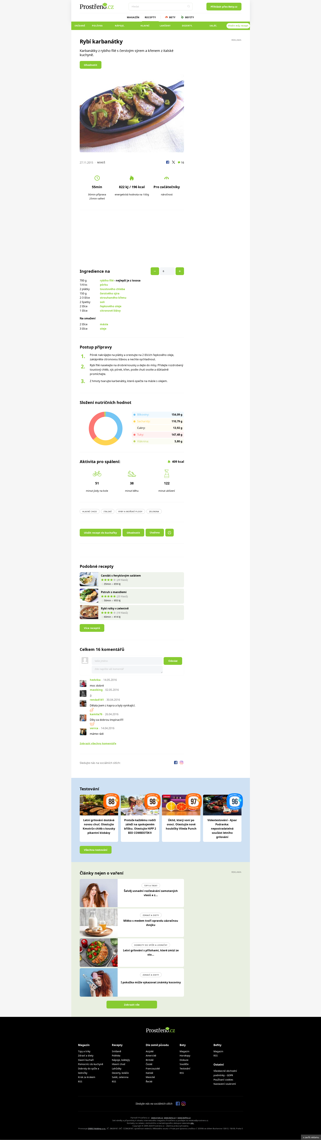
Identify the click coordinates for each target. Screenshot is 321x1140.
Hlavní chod (145, 27)
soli (102, 302)
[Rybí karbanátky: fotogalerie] (132, 113)
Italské (108, 511)
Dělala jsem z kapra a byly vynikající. (112, 705)
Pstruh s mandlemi (114, 592)
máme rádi (97, 734)
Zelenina (154, 511)
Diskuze (184, 1060)
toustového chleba (112, 289)
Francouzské (153, 1068)
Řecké (149, 1081)
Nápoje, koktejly (119, 27)
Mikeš (101, 162)
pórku (104, 285)
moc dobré (97, 685)
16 (182, 162)
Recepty (150, 17)
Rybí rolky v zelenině (115, 608)
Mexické (150, 1077)
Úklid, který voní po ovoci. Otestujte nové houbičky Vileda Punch (181, 824)
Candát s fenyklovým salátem (121, 575)
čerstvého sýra (109, 293)
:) (90, 695)
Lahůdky (165, 25)
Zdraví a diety (151, 915)
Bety (172, 17)
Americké (151, 1055)
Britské (150, 1060)
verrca (94, 728)
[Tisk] (169, 532)
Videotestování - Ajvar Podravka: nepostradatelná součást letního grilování (222, 828)
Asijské (150, 1051)
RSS (80, 1081)
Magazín (133, 17)
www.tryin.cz (157, 1117)
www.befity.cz (184, 1117)
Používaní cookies (223, 1079)
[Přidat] (155, 271)
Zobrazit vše (132, 1004)
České (149, 1064)
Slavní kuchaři (86, 1060)
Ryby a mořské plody (130, 511)
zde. (192, 1123)
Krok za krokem (86, 1077)
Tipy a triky (150, 885)
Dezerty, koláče (187, 27)
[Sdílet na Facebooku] (167, 163)
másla (104, 324)
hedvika (95, 680)
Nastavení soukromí (224, 1083)
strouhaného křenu (113, 297)
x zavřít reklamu (311, 1137)
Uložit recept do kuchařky (100, 532)
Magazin (184, 1051)
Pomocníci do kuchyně (90, 1064)
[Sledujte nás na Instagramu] (181, 763)
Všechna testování (95, 849)
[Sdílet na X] (173, 163)
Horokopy (185, 1055)
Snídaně (80, 25)
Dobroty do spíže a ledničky (150, 945)
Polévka (97, 25)
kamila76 (96, 714)
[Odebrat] (180, 271)
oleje (103, 328)
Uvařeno (155, 532)
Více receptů (92, 628)
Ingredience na (95, 271)
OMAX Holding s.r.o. (97, 1128)
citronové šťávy (110, 310)
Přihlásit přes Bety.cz (224, 6)
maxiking (96, 690)
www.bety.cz (170, 1117)
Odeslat (172, 660)
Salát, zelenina (213, 27)
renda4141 (97, 700)
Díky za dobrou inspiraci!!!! (106, 720)
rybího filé (107, 280)
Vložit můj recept (238, 25)
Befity (189, 17)
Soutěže (184, 1064)
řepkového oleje (110, 306)
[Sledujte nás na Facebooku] (176, 763)
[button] (189, 6)
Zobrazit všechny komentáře (98, 743)
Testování (185, 1068)
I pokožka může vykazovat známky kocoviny (151, 982)
